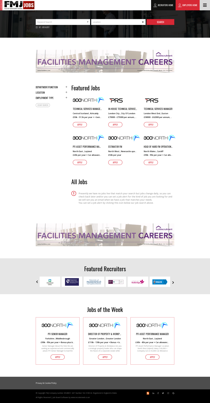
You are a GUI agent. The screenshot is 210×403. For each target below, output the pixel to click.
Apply (79, 124)
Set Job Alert (44, 27)
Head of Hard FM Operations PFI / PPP (158, 146)
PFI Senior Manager (57, 334)
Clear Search (42, 105)
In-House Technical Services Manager (122, 109)
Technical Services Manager (158, 109)
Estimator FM (115, 146)
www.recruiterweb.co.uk (80, 397)
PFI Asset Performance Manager (87, 146)
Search (160, 22)
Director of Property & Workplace (105, 334)
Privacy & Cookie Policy (46, 383)
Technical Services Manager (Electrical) (87, 109)
